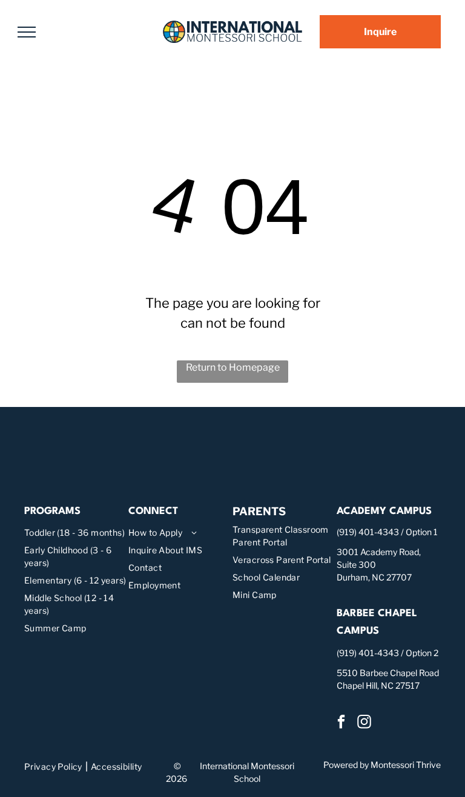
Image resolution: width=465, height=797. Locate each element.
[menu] (26, 32)
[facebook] (341, 723)
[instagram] (364, 723)
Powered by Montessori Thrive (382, 765)
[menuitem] (76, 532)
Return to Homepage (233, 367)
